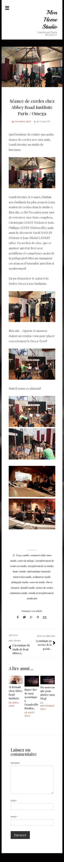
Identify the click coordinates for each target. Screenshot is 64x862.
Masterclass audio (22, 576)
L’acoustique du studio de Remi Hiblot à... (21, 649)
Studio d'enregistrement (41, 592)
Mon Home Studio (49, 20)
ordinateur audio (41, 576)
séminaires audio (18, 592)
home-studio (19, 571)
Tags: (19, 555)
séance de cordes (44, 587)
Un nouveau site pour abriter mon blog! (47, 692)
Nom (14, 800)
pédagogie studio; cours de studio (28, 582)
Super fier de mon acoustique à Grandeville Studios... (31, 699)
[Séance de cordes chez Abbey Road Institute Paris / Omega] (32, 67)
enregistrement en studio (40, 566)
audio (26, 555)
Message (15, 763)
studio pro (32, 598)
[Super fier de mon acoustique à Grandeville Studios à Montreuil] (32, 681)
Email (14, 816)
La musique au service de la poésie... (44, 645)
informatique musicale (38, 571)
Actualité (43, 121)
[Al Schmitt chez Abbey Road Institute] (16, 680)
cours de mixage (26, 560)
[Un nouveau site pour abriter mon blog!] (47, 680)
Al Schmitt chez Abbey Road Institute (16, 692)
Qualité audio (27, 587)
